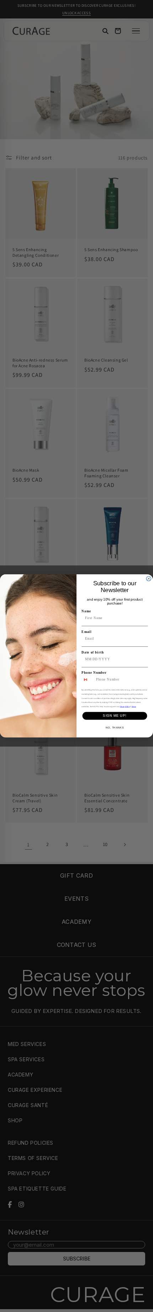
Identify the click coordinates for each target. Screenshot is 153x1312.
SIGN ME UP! (114, 715)
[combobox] (88, 680)
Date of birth (92, 652)
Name (86, 611)
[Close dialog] (148, 578)
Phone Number (94, 672)
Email (86, 631)
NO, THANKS (115, 727)
